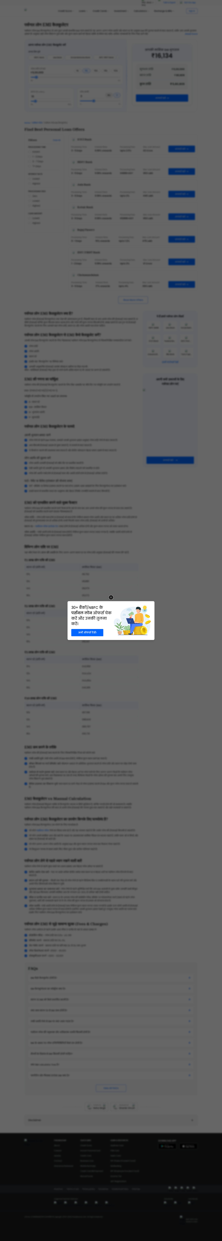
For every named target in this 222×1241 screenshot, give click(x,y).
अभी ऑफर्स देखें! (87, 632)
